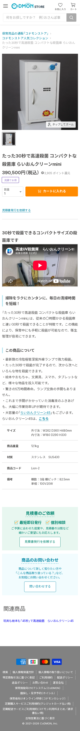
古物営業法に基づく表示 (40, 718)
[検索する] (71, 17)
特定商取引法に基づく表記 (19, 677)
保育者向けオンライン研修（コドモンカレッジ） (38, 698)
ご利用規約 (46, 677)
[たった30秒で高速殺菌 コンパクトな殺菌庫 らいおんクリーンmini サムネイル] (8, 138)
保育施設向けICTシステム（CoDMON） (38, 688)
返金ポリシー (20, 682)
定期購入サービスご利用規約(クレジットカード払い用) (38, 703)
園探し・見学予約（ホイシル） (37, 693)
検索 (5, 672)
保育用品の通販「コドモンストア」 (25, 33)
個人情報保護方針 (23, 672)
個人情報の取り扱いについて (55, 672)
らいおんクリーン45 (35, 413)
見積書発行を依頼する (16, 210)
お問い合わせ (40, 682)
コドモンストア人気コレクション (25, 38)
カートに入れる (54, 191)
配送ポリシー (65, 677)
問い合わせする (40, 586)
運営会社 (58, 682)
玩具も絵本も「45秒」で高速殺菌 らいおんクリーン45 (38, 620)
